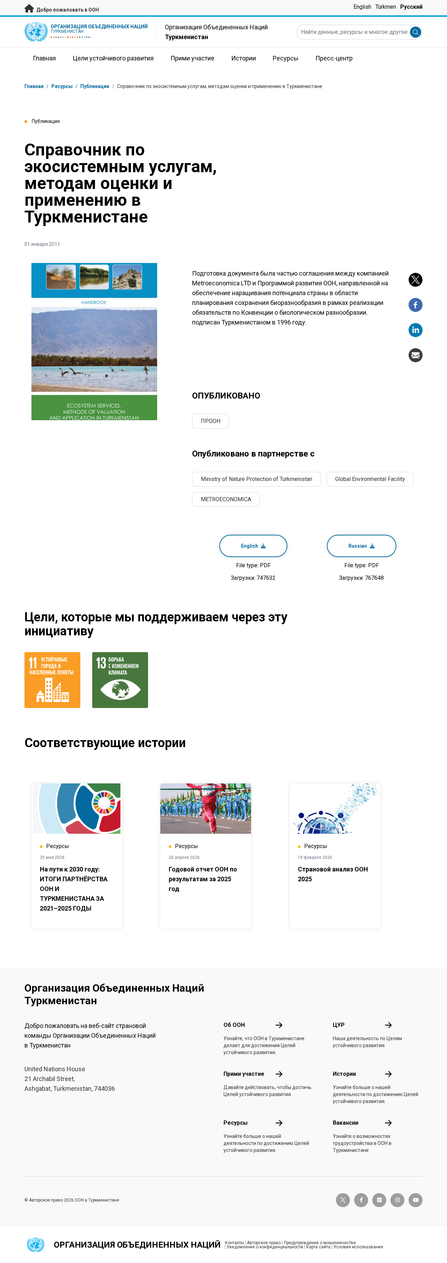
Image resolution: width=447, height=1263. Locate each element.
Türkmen (385, 6)
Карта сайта (318, 1246)
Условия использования (358, 1246)
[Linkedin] (416, 330)
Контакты (234, 1242)
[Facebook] (416, 305)
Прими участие (244, 1074)
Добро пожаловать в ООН (67, 10)
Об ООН (234, 1025)
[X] (416, 280)
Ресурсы (236, 1122)
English (362, 6)
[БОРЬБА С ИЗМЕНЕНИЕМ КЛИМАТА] (122, 680)
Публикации (94, 86)
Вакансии (345, 1122)
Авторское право (264, 1242)
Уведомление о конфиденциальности (265, 1246)
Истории (344, 1074)
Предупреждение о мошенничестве (320, 1242)
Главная (34, 86)
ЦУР (339, 1025)
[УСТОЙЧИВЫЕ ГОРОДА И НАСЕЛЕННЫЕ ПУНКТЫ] (54, 680)
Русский (411, 6)
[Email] (416, 355)
